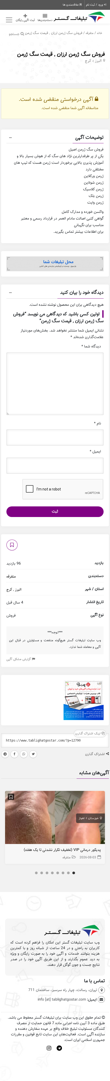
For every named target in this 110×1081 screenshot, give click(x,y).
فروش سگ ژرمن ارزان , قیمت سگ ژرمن (61, 54)
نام (97, 423)
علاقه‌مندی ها (71, 4)
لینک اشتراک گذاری (88, 733)
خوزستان (93, 818)
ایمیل (95, 452)
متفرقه (89, 33)
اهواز (82, 818)
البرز (98, 61)
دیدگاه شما (91, 346)
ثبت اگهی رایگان (25, 20)
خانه (99, 33)
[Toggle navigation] (8, 20)
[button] (55, 138)
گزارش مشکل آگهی (19, 659)
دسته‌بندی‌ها (45, 20)
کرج (88, 61)
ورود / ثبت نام (95, 4)
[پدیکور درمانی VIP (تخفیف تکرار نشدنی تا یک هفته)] (55, 819)
